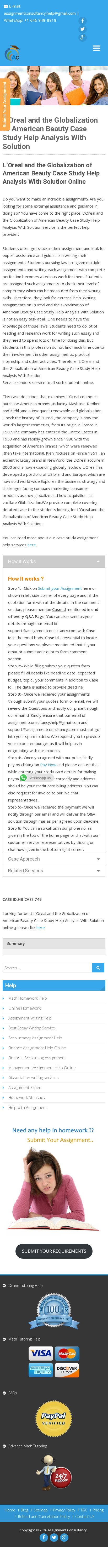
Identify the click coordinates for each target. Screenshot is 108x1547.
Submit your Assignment (60, 588)
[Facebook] (82, 21)
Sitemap (41, 1510)
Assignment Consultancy (68, 1530)
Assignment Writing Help (30, 1018)
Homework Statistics (26, 1097)
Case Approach (24, 859)
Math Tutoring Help (24, 1339)
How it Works (22, 561)
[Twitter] (82, 29)
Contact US (84, 1516)
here (32, 544)
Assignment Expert (25, 1087)
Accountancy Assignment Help (35, 1037)
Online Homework (24, 1008)
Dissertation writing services (33, 1077)
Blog (24, 1510)
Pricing (98, 1510)
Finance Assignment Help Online (37, 1047)
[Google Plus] (82, 37)
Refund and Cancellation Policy (44, 1516)
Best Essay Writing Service (31, 1027)
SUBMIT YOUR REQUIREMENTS (54, 1251)
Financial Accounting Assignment (37, 1057)
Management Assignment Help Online (42, 1067)
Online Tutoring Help (25, 1285)
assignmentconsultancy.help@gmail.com (40, 13)
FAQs (12, 1392)
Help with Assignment (27, 1107)
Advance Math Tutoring (27, 1445)
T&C (83, 1510)
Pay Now (48, 764)
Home (10, 1510)
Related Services (25, 870)
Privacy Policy (64, 1510)
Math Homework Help (27, 998)
